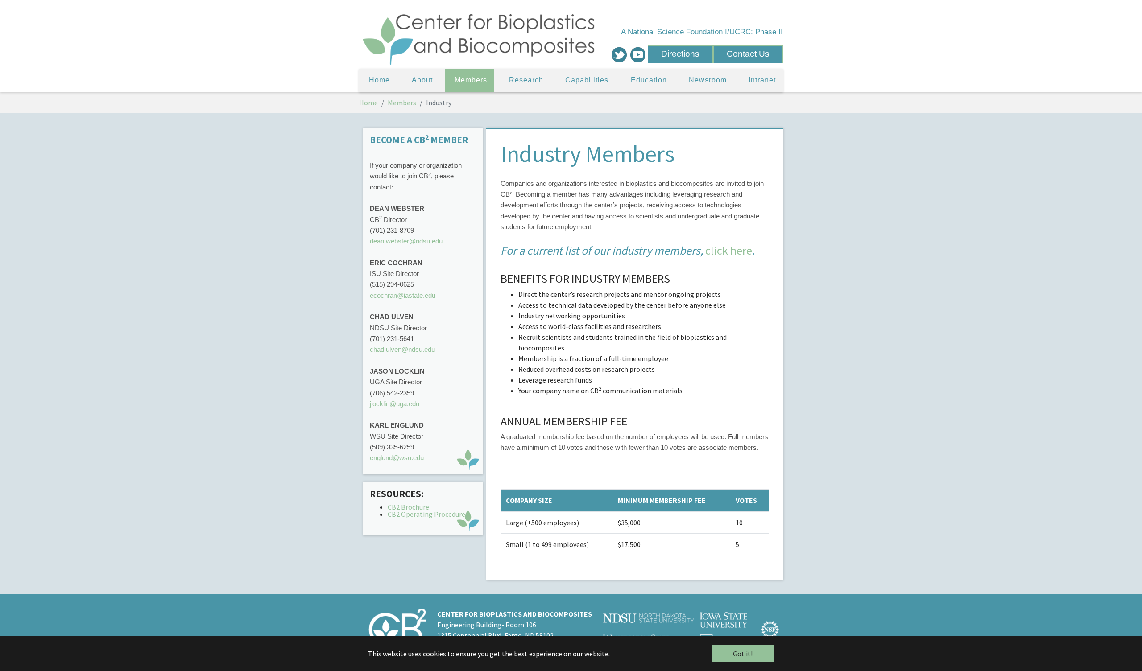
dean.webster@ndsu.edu (406, 241)
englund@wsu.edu (397, 457)
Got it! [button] (743, 653)
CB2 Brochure (408, 506)
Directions (680, 53)
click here (728, 250)
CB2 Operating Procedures (429, 514)
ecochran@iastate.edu (402, 295)
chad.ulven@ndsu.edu (402, 349)
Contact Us (748, 53)
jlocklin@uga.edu (394, 404)
